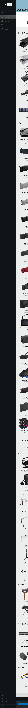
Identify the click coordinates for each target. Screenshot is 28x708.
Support (6, 29)
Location (6, 698)
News (6, 695)
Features (7, 21)
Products (7, 17)
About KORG (8, 705)
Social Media (7, 701)
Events (6, 25)
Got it (22, 703)
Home (6, 13)
